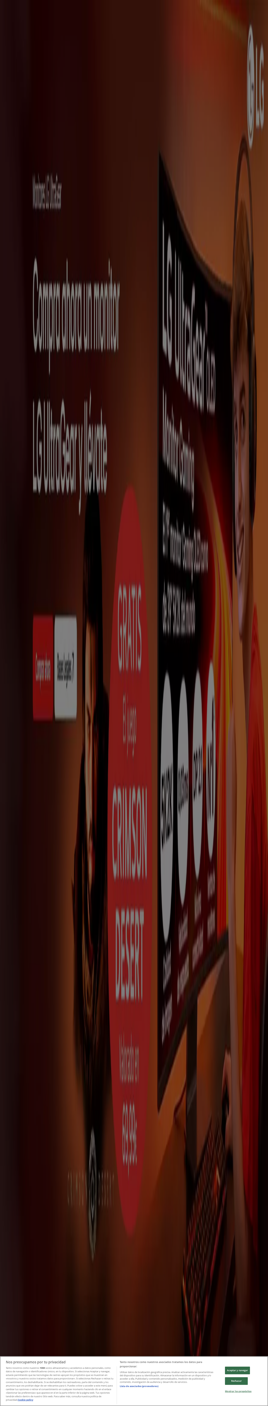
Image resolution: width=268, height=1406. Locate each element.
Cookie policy (25, 1399)
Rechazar (236, 1380)
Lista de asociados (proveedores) (139, 1386)
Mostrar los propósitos (238, 1391)
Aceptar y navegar (237, 1370)
